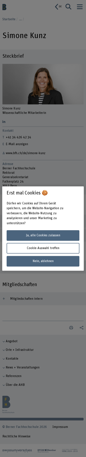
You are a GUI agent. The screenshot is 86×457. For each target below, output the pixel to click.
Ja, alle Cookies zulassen (43, 235)
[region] (43, 228)
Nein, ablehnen (43, 261)
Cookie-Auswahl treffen (43, 248)
